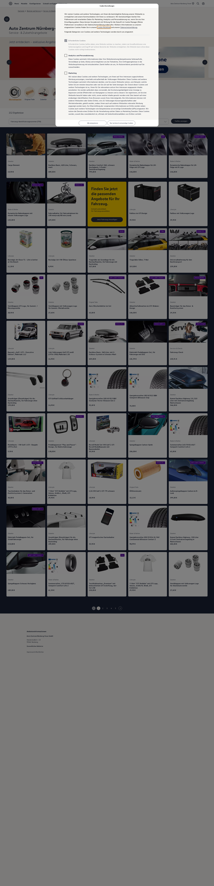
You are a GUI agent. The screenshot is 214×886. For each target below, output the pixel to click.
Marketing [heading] (72, 73)
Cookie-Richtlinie (103, 27)
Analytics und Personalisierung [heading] (80, 55)
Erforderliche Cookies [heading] (77, 40)
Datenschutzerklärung (128, 27)
